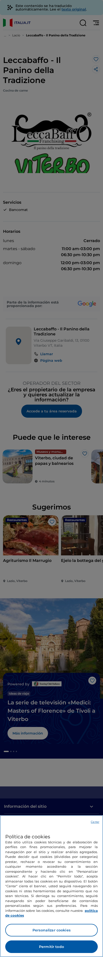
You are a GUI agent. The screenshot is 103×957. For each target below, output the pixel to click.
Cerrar (95, 822)
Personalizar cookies (51, 930)
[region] (51, 886)
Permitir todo (51, 946)
